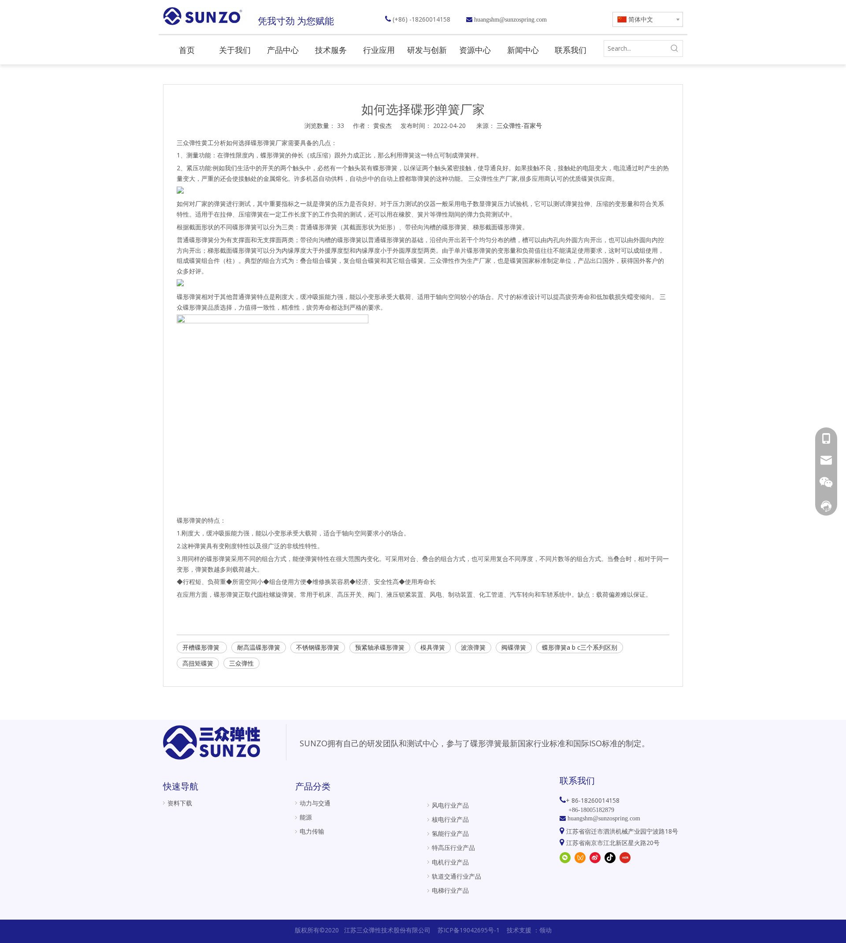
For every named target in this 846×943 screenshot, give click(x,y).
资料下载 (179, 803)
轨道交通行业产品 (456, 876)
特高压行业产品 (453, 847)
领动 (545, 930)
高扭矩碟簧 (197, 663)
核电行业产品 (450, 819)
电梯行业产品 (450, 890)
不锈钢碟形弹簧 (317, 647)
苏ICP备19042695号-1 (469, 930)
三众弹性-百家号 (519, 125)
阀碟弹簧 (513, 647)
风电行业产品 (450, 805)
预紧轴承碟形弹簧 (379, 647)
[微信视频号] (580, 857)
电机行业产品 (450, 862)
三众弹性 (241, 663)
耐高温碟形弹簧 (258, 647)
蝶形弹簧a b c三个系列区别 (579, 647)
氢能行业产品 (450, 833)
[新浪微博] (595, 857)
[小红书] (625, 857)
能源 (306, 817)
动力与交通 (315, 803)
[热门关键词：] (675, 48)
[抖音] (610, 857)
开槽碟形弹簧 (201, 647)
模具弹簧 (432, 647)
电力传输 (312, 831)
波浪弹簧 (473, 647)
